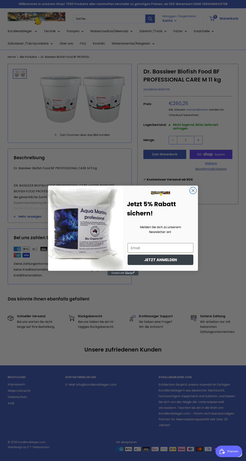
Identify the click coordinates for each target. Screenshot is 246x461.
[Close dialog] (193, 190)
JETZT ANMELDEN (160, 259)
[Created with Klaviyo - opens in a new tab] (123, 273)
